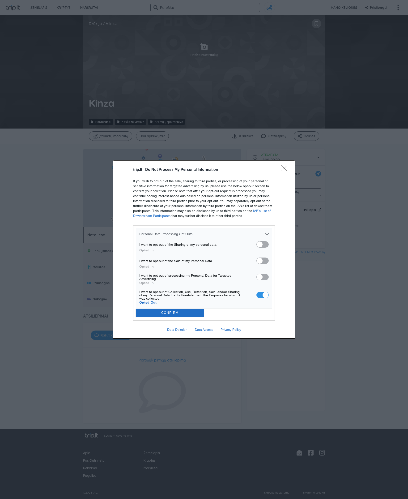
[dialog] (204, 250)
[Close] (285, 169)
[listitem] (204, 234)
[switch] (262, 244)
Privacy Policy (231, 329)
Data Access (204, 329)
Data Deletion (177, 329)
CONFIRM (170, 312)
